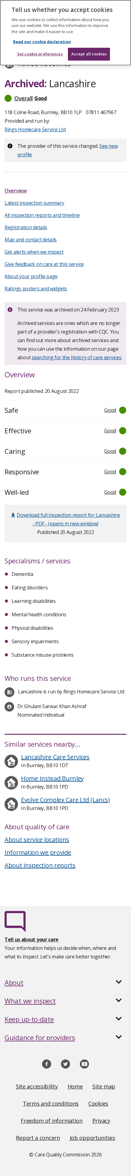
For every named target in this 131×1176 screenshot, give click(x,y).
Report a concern (38, 1137)
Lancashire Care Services (55, 757)
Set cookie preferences (40, 54)
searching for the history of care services (76, 357)
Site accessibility (37, 1086)
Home (75, 1086)
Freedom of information (51, 1120)
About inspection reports (40, 865)
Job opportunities (92, 1137)
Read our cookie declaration (42, 41)
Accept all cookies (89, 54)
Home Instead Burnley (52, 778)
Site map (103, 1086)
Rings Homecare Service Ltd (35, 129)
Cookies (98, 1103)
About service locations (37, 839)
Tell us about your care (31, 939)
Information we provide (38, 852)
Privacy (101, 1120)
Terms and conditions (51, 1103)
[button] (65, 98)
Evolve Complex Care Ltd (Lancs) (65, 800)
